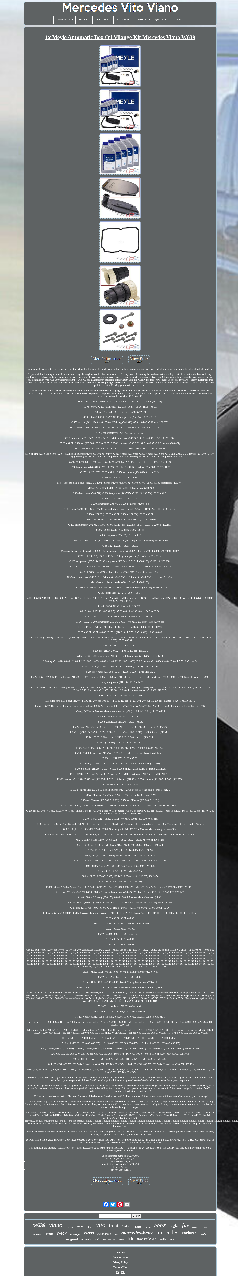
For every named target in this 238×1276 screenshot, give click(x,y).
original (72, 1239)
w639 (39, 1225)
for (185, 1225)
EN (117, 1272)
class (89, 1232)
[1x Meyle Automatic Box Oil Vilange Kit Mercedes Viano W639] (120, 66)
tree (171, 1239)
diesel (90, 1227)
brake (125, 1226)
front (113, 1225)
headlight (75, 1234)
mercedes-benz (137, 1232)
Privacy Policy (120, 1262)
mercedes (167, 1232)
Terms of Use (120, 1267)
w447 (62, 1233)
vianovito (37, 1234)
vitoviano (69, 1227)
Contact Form (120, 1257)
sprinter (189, 1232)
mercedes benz (109, 1239)
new (116, 1235)
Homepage (120, 1252)
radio (163, 1239)
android (86, 1239)
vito (100, 1225)
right (174, 1226)
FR (123, 1272)
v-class (137, 1226)
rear (80, 1226)
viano (55, 1225)
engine (203, 1234)
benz (160, 1226)
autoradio (196, 1227)
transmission (146, 1239)
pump (148, 1227)
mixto (49, 1233)
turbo (121, 1239)
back (97, 1239)
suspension (104, 1233)
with (205, 1228)
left (130, 1238)
